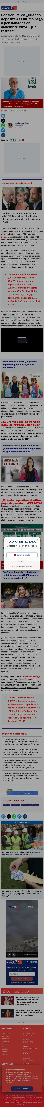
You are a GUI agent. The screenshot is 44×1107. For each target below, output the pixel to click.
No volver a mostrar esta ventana (22, 566)
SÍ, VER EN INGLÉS (22, 555)
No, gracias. (22, 561)
